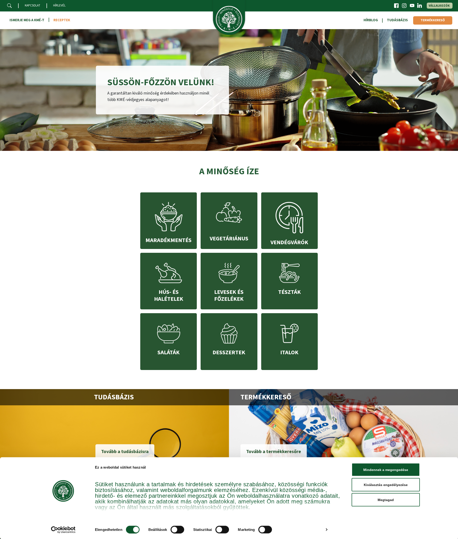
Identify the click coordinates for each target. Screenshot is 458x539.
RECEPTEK (61, 20)
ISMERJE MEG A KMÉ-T (27, 20)
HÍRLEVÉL (59, 5)
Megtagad (386, 500)
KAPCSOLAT (32, 5)
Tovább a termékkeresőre (273, 451)
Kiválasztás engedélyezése (386, 485)
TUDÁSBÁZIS (397, 20)
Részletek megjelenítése (301, 530)
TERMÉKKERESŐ (433, 20)
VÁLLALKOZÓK (439, 6)
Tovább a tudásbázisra (125, 451)
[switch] (177, 529)
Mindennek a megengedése (385, 470)
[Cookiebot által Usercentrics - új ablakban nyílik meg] (63, 529)
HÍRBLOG (371, 20)
